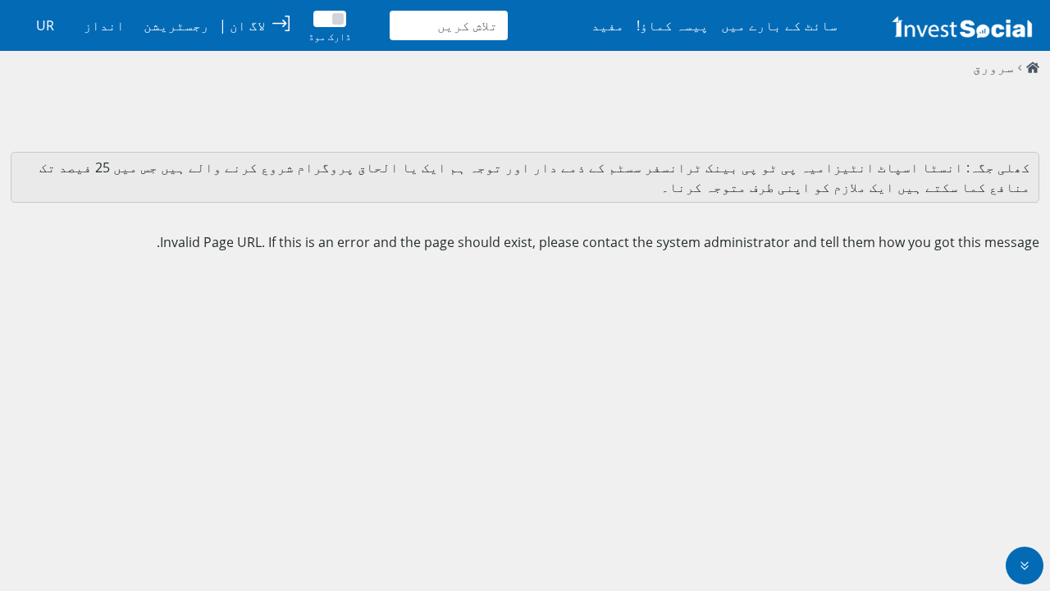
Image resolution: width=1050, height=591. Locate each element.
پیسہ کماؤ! (673, 25)
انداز (104, 25)
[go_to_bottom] (1024, 565)
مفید (607, 25)
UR (45, 25)
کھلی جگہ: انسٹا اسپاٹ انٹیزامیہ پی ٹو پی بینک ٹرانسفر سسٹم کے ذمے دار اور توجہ (748, 167)
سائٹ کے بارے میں (779, 25)
